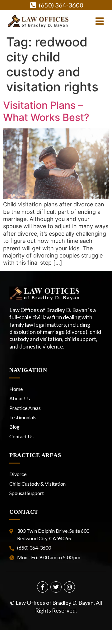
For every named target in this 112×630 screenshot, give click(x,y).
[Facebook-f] (42, 587)
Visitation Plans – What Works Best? (46, 111)
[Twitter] (56, 587)
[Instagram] (69, 587)
